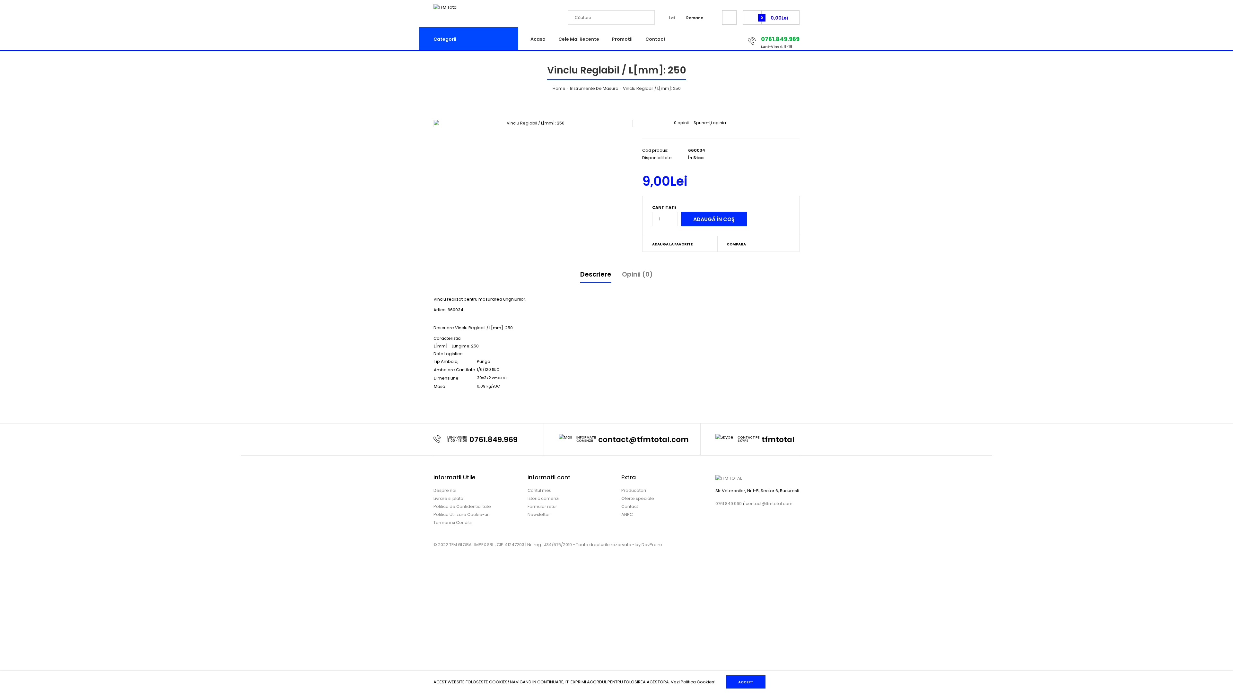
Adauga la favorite (672, 244)
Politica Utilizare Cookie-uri (461, 514)
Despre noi (444, 490)
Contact (629, 506)
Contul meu (540, 490)
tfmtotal (778, 439)
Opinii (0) (637, 274)
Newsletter (539, 514)
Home (559, 88)
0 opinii (681, 123)
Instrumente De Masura (593, 88)
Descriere (595, 274)
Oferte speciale (637, 498)
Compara (736, 244)
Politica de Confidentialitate (462, 506)
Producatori (633, 490)
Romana (695, 18)
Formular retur (542, 506)
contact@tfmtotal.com (643, 439)
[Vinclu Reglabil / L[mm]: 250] (533, 123)
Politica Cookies (697, 682)
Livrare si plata (448, 498)
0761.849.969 (493, 439)
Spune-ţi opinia (710, 123)
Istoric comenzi (543, 498)
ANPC (627, 514)
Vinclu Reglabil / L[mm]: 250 (651, 88)
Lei (672, 18)
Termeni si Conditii (452, 522)
